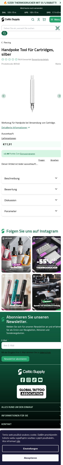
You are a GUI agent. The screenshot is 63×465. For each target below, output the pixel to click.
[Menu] (55, 19)
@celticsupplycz (34, 380)
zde (18, 441)
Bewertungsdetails (40, 59)
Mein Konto (38, 19)
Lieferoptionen (8, 138)
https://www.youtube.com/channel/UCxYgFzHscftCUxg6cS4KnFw (40, 380)
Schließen (22, 160)
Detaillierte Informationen (14, 127)
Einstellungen (30, 448)
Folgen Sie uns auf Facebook (23, 380)
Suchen (4, 33)
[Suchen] (33, 19)
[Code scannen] (57, 28)
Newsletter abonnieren (15, 359)
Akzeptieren (30, 458)
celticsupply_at (28, 380)
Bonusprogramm (27, 153)
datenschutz (45, 352)
